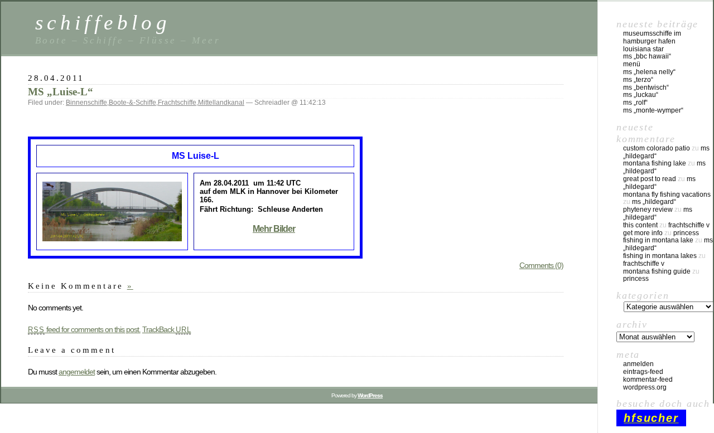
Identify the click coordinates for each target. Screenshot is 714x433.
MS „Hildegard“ (654, 202)
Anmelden (638, 364)
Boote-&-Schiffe (132, 102)
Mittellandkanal (221, 102)
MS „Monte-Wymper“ (653, 110)
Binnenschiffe (86, 102)
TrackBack (166, 329)
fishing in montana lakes (660, 256)
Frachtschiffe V (689, 225)
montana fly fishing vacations (667, 194)
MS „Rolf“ (635, 102)
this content (640, 225)
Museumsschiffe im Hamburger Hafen (652, 37)
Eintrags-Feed (643, 372)
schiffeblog (103, 22)
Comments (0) (541, 265)
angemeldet (77, 371)
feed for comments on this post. (84, 329)
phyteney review (648, 209)
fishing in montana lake (658, 240)
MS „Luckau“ (640, 95)
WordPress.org (645, 387)
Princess (686, 233)
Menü (631, 64)
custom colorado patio (656, 148)
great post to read (649, 179)
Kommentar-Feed (648, 379)
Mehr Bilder (274, 228)
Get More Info (643, 233)
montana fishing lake (654, 163)
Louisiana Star (643, 49)
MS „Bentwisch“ (646, 87)
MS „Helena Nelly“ (649, 72)
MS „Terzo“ (638, 80)
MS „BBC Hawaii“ (647, 56)
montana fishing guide (657, 271)
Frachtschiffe (177, 102)
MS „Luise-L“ (60, 92)
